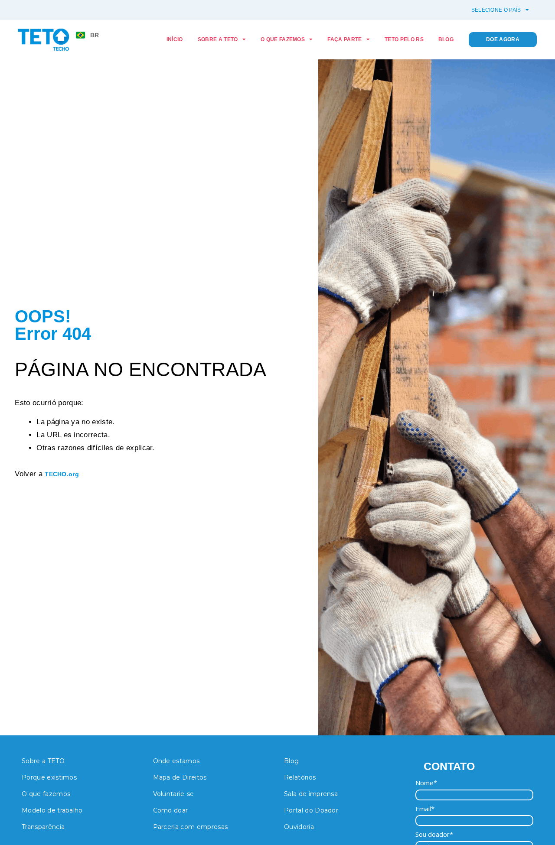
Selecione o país (496, 10)
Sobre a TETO (218, 39)
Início (174, 39)
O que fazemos (283, 39)
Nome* (426, 783)
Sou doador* (434, 834)
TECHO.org (62, 474)
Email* (424, 809)
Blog (446, 39)
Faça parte (344, 39)
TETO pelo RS (404, 39)
